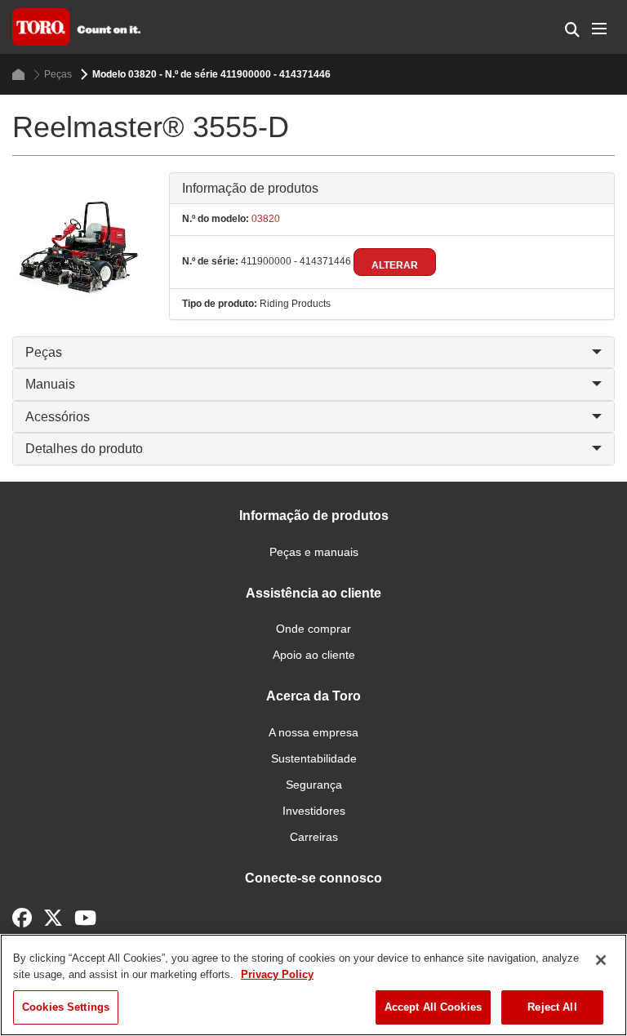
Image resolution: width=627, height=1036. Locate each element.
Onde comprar (313, 628)
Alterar (394, 265)
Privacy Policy (277, 974)
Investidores (313, 810)
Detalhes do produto (84, 449)
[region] (313, 985)
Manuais (50, 384)
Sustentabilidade (314, 758)
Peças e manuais (313, 551)
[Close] (601, 960)
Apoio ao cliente (314, 654)
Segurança (314, 784)
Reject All (551, 1007)
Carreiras (314, 836)
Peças (58, 74)
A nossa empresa (313, 732)
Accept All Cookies (433, 1007)
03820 (264, 219)
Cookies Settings (65, 1007)
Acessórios (57, 417)
